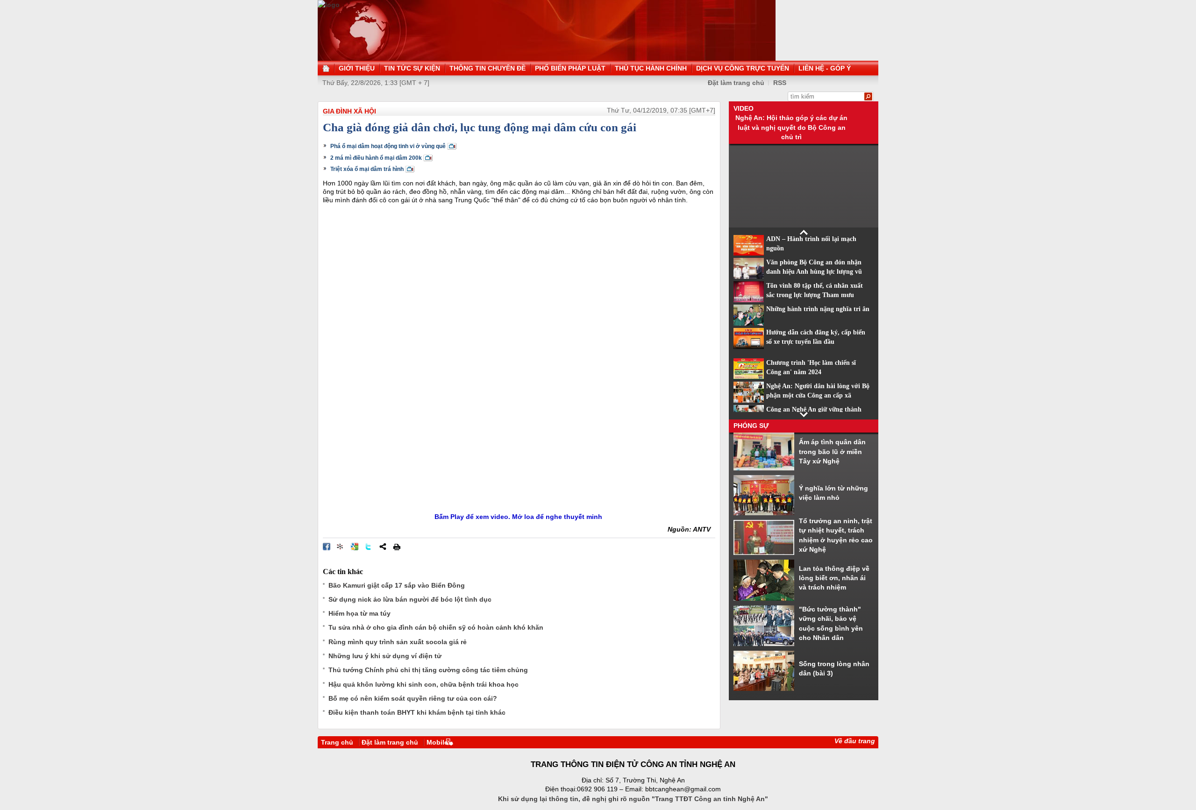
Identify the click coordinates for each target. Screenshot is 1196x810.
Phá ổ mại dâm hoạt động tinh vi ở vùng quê (388, 146)
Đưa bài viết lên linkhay (340, 546)
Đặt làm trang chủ (736, 82)
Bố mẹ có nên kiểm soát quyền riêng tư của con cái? (412, 698)
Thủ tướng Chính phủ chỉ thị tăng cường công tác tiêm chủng (428, 670)
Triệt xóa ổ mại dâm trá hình (367, 169)
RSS (779, 82)
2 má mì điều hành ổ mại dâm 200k (376, 158)
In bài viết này (396, 546)
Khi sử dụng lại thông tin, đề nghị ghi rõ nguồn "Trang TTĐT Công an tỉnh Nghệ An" (633, 799)
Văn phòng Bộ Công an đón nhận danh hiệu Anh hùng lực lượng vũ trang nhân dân (814, 272)
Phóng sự (751, 425)
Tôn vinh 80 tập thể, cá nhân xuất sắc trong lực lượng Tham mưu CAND (814, 295)
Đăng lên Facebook (326, 546)
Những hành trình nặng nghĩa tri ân (817, 309)
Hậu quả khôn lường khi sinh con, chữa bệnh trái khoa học (423, 684)
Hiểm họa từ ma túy (359, 613)
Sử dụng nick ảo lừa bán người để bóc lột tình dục (409, 599)
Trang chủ (337, 742)
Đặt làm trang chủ (390, 742)
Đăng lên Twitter (368, 546)
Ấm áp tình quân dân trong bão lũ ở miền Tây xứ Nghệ (832, 451)
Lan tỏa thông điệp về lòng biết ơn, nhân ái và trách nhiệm (834, 578)
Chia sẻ (382, 546)
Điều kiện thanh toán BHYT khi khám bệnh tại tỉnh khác (416, 712)
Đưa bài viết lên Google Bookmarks (354, 546)
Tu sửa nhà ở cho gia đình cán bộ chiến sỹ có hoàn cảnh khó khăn (435, 627)
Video (743, 108)
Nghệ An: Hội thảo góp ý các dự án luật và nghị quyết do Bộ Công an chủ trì (791, 127)
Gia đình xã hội (349, 111)
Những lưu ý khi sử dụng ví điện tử (384, 656)
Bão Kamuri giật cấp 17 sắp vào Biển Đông (396, 585)
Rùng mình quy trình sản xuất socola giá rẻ (397, 642)
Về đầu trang (854, 741)
